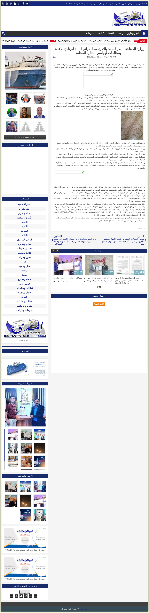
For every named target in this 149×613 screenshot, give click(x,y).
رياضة (120, 33)
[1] (100, 287)
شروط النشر (121, 4)
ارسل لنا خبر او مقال (106, 4)
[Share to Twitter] (59, 257)
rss (15, 3)
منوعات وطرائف (24, 310)
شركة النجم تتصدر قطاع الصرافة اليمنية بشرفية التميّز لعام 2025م (98, 279)
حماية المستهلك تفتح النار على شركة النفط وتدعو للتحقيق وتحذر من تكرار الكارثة (129, 280)
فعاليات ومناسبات (24, 288)
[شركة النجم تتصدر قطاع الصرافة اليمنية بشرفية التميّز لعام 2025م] (99, 265)
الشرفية (24, 231)
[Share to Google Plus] (56, 257)
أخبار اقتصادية (104, 57)
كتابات (100, 33)
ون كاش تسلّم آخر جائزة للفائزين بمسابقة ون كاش (67, 279)
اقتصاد (110, 33)
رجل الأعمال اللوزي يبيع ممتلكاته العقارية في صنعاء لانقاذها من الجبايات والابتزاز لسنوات (98, 41)
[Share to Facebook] (63, 257)
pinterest (3, 3)
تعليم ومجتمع (24, 244)
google (19, 3)
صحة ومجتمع (24, 279)
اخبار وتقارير (24, 213)
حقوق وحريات (24, 257)
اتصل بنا (69, 4)
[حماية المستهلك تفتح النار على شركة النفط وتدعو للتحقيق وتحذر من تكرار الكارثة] (130, 265)
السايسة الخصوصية (81, 4)
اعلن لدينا (93, 4)
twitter (27, 3)
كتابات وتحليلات (24, 301)
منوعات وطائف (24, 306)
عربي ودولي (24, 283)
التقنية (25, 226)
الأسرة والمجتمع (24, 217)
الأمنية (25, 222)
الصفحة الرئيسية (141, 4)
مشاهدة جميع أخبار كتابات (24, 137)
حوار (24, 261)
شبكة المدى (83, 609)
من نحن (130, 4)
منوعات (90, 33)
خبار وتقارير (24, 266)
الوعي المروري (24, 239)
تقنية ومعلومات (24, 248)
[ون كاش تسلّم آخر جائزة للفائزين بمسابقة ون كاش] (68, 265)
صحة (24, 275)
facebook (23, 3)
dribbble (7, 3)
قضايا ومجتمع (24, 292)
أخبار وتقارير (133, 33)
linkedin (11, 3)
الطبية (25, 235)
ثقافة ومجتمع (24, 253)
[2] (98, 287)
